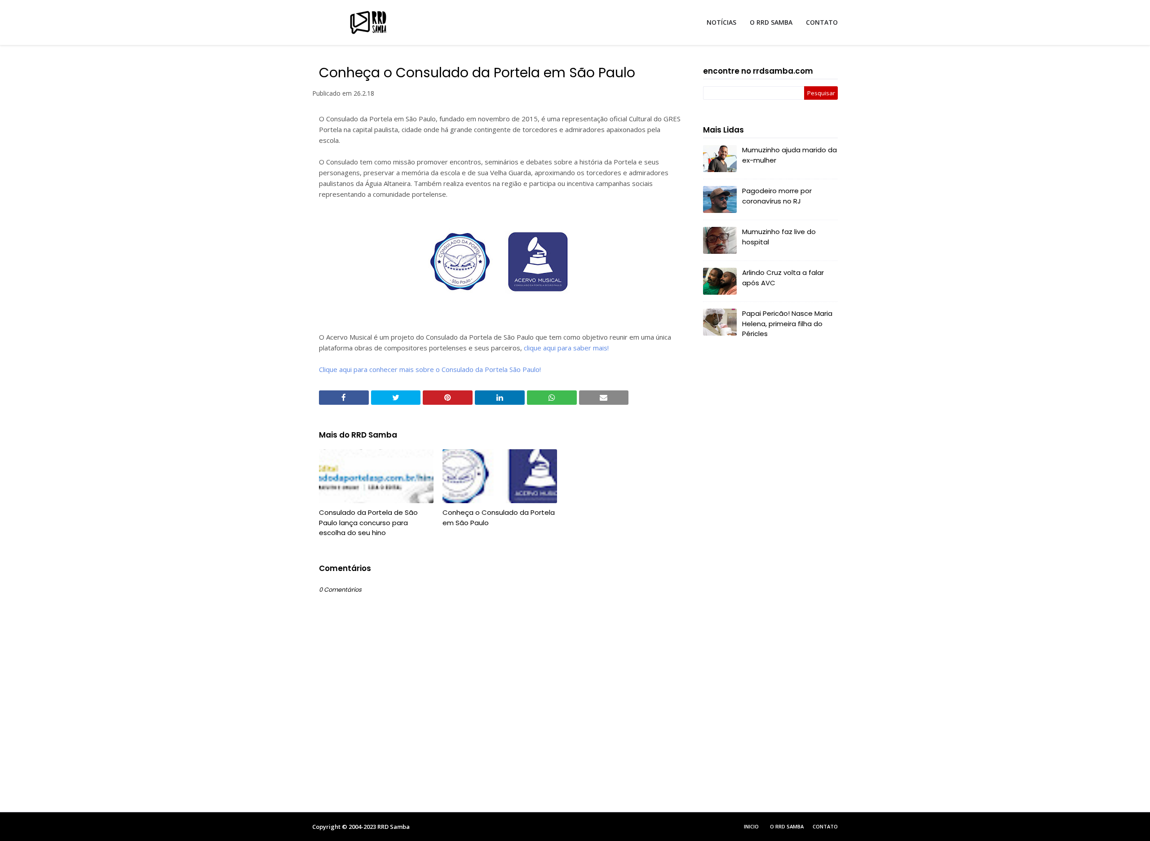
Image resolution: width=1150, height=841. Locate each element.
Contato (825, 826)
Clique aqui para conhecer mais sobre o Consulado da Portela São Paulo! (430, 369)
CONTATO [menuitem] (822, 22)
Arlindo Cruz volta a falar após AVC (783, 278)
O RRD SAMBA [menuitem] (771, 22)
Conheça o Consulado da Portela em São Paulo (498, 517)
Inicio (751, 826)
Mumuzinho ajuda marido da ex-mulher (789, 155)
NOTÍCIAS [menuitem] (721, 22)
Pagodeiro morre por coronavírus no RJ (777, 196)
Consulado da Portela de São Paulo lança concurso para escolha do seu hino (368, 522)
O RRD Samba (787, 826)
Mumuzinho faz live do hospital (779, 237)
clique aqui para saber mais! (566, 347)
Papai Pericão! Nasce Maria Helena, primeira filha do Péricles (787, 323)
